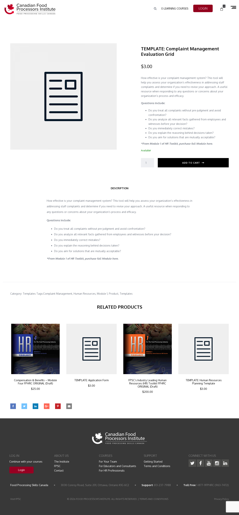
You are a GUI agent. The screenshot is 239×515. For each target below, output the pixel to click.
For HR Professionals (112, 470)
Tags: (39, 293)
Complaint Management (57, 293)
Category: (16, 293)
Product (113, 293)
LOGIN (202, 8)
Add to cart (191, 162)
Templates (29, 293)
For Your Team (108, 461)
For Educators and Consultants (117, 466)
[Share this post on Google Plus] (46, 406)
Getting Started (153, 461)
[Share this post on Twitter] (24, 406)
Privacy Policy (221, 498)
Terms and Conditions (157, 466)
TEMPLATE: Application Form (91, 380)
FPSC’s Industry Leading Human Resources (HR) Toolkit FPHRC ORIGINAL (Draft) (147, 383)
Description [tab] (119, 188)
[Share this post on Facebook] (13, 406)
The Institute (61, 461)
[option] (35, 362)
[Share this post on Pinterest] (58, 406)
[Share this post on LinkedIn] (35, 406)
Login (21, 470)
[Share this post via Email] (69, 406)
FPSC (57, 466)
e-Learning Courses (175, 8)
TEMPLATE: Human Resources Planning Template (204, 382)
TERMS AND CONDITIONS (153, 498)
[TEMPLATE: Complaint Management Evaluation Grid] (63, 96)
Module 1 (102, 293)
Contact (59, 470)
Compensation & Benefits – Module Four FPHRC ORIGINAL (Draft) (35, 382)
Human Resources (85, 293)
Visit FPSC (15, 498)
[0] (221, 9)
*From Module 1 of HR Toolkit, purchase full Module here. (177, 143)
